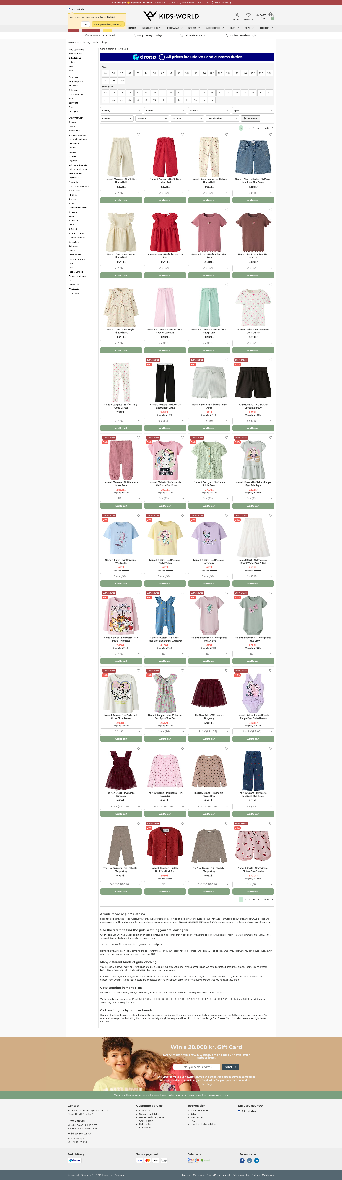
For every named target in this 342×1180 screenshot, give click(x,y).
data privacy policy (218, 1095)
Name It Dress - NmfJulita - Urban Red (165, 256)
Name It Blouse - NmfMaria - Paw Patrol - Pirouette (121, 639)
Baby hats (73, 77)
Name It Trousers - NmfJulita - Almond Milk (121, 181)
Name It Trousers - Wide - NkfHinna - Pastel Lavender (165, 331)
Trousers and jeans (77, 276)
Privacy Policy (213, 1175)
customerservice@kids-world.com (91, 1110)
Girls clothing (100, 42)
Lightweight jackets (78, 165)
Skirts (71, 216)
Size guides (145, 1128)
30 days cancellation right (243, 35)
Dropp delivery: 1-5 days (149, 35)
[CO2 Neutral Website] (206, 1160)
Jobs (193, 1114)
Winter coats (74, 293)
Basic (71, 66)
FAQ (193, 1121)
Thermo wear (75, 255)
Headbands (74, 143)
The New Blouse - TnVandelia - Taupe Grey (209, 794)
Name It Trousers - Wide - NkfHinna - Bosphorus (209, 331)
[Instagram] (249, 1161)
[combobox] (121, 193)
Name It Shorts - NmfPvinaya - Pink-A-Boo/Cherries (253, 869)
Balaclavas (73, 86)
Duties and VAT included (102, 35)
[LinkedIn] (256, 1161)
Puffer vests (74, 190)
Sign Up (230, 1067)
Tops (71, 267)
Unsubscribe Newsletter (203, 1124)
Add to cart (121, 200)
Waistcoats (74, 289)
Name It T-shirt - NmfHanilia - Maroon (253, 256)
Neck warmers (75, 173)
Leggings (73, 161)
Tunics (72, 280)
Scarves (72, 199)
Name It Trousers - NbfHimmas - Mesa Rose (121, 484)
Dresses (72, 122)
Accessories (213, 28)
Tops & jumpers (76, 272)
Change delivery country (108, 24)
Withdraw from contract (80, 1133)
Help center (145, 1124)
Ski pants (73, 212)
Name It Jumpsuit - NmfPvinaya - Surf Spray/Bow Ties (165, 717)
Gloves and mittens (77, 135)
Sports (192, 28)
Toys (248, 28)
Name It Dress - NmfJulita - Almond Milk (121, 256)
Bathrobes (73, 90)
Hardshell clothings (78, 139)
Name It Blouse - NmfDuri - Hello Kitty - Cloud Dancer (121, 717)
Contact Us (145, 1110)
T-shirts (72, 250)
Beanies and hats (76, 94)
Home (71, 42)
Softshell (73, 229)
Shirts (71, 203)
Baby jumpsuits (76, 81)
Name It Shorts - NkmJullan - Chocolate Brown (253, 406)
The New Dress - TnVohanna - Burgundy (121, 794)
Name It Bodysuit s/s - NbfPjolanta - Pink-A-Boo (209, 639)
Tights (71, 263)
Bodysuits (73, 103)
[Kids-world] (171, 16)
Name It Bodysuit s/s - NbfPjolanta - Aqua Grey (253, 639)
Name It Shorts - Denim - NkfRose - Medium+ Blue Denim (253, 181)
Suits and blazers (76, 233)
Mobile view (268, 1175)
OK (85, 24)
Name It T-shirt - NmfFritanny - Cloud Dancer (253, 331)
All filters (252, 118)
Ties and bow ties (77, 259)
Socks (71, 225)
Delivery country (241, 1175)
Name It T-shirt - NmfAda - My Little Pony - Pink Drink (165, 484)
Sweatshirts (74, 242)
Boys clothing (75, 54)
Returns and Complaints (151, 1117)
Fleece (72, 126)
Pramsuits (73, 182)
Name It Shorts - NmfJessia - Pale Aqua (209, 406)
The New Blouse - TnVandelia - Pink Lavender (165, 794)
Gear (233, 28)
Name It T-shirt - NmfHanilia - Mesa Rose (209, 256)
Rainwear (73, 195)
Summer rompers (77, 238)
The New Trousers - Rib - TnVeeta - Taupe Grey (121, 869)
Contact (73, 1105)
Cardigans (73, 111)
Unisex (72, 62)
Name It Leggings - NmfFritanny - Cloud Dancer (121, 406)
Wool (71, 71)
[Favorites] (138, 135)
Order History (146, 1121)
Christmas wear (76, 118)
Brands (132, 28)
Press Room (197, 1117)
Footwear (173, 28)
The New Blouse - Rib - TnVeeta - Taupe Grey (209, 869)
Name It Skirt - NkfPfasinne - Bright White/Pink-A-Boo (253, 561)
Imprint (226, 1175)
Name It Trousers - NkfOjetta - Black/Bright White (165, 406)
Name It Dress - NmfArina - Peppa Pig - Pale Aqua (253, 484)
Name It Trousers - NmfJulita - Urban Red (165, 181)
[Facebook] (242, 1161)
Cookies (256, 1175)
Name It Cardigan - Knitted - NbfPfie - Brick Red (165, 869)
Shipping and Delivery (150, 1114)
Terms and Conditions (193, 1175)
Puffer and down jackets (80, 186)
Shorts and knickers (78, 208)
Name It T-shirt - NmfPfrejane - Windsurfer (121, 561)
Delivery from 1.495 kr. (196, 35)
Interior (265, 28)
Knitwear (73, 156)
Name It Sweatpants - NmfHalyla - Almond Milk (209, 181)
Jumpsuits (73, 152)
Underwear (74, 285)
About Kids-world (200, 1110)
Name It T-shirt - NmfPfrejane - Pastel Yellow (165, 561)
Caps (71, 107)
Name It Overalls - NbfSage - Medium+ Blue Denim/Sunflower (165, 639)
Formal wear (74, 131)
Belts (71, 99)
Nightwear (73, 178)
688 (266, 128)
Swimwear (73, 246)
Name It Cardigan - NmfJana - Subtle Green (209, 484)
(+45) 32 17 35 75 (84, 1114)
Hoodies (72, 148)
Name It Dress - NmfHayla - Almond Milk (121, 331)
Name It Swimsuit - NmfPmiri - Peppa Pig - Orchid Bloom (253, 717)
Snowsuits (73, 220)
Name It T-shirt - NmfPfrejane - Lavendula (209, 561)
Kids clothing (150, 28)
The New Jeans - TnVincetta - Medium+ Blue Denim (253, 794)
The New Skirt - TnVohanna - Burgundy (209, 717)
